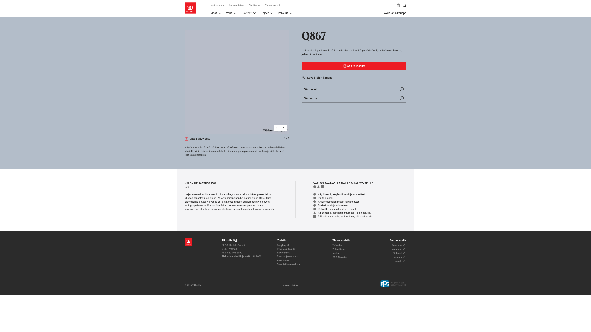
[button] (398, 5)
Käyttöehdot (283, 252)
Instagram (397, 249)
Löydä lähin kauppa (394, 13)
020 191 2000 (234, 252)
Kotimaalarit (217, 5)
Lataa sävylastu (200, 138)
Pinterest (397, 253)
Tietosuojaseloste (286, 256)
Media (335, 253)
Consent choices (290, 285)
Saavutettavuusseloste (288, 264)
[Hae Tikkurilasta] (404, 5)
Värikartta (310, 98)
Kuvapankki (283, 260)
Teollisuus (254, 5)
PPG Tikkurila (339, 257)
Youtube (398, 257)
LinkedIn (398, 261)
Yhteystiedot (338, 249)
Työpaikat (337, 245)
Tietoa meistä (272, 5)
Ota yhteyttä (283, 245)
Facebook (397, 245)
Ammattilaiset (236, 5)
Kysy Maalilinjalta (286, 249)
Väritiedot (310, 89)
